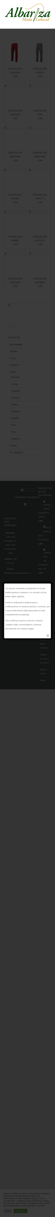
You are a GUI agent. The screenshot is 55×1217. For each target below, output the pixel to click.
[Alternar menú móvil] (50, 24)
